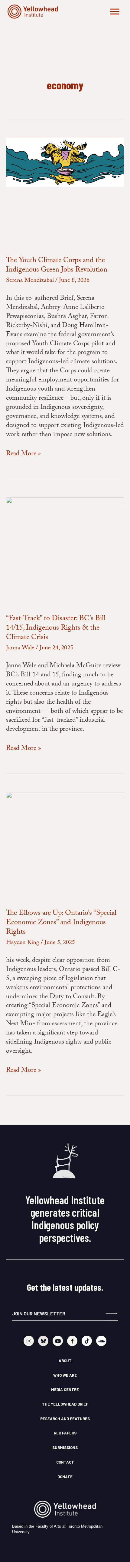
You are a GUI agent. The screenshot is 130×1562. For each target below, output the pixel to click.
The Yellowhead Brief (65, 1404)
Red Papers (65, 1432)
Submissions (65, 1447)
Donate (65, 1476)
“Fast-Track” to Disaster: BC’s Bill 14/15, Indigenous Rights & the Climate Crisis (56, 628)
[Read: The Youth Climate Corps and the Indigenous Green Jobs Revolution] (65, 162)
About (65, 1360)
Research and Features (65, 1418)
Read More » (23, 454)
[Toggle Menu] (114, 11)
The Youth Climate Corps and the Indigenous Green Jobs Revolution (56, 266)
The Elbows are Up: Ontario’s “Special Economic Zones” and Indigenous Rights (61, 923)
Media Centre (65, 1389)
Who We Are (65, 1375)
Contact (65, 1462)
